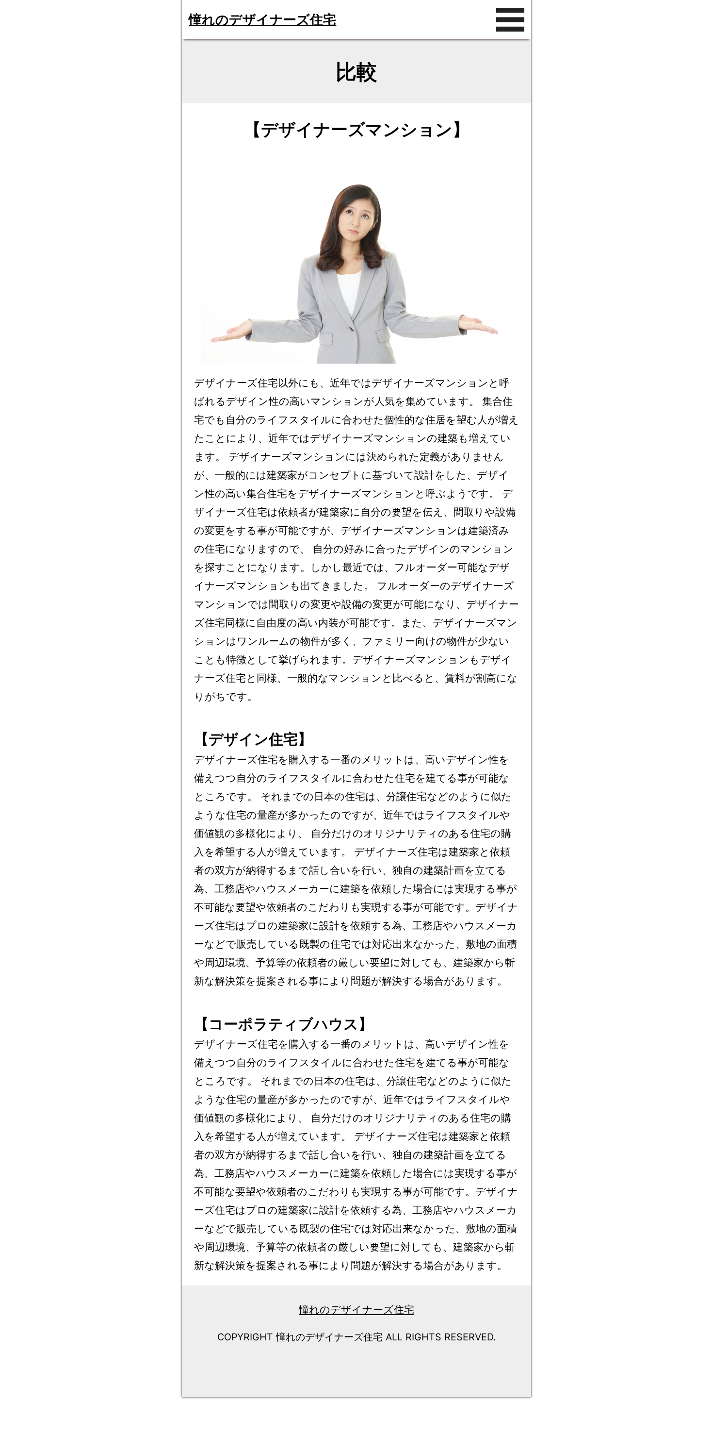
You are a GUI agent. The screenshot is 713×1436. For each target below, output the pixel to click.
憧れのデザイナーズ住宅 (262, 19)
